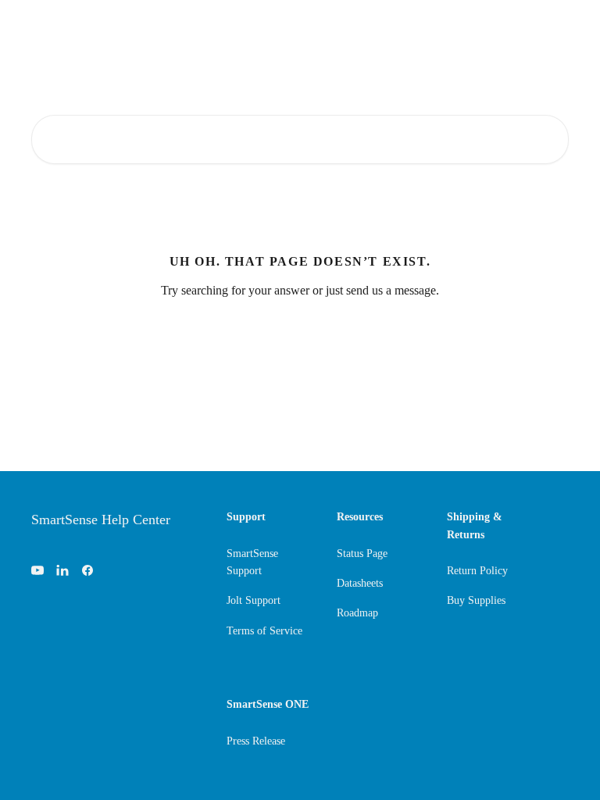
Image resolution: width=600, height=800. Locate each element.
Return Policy (477, 571)
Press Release (256, 741)
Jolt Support (253, 600)
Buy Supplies (476, 600)
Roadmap (357, 613)
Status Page (362, 553)
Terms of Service (264, 631)
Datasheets (360, 583)
